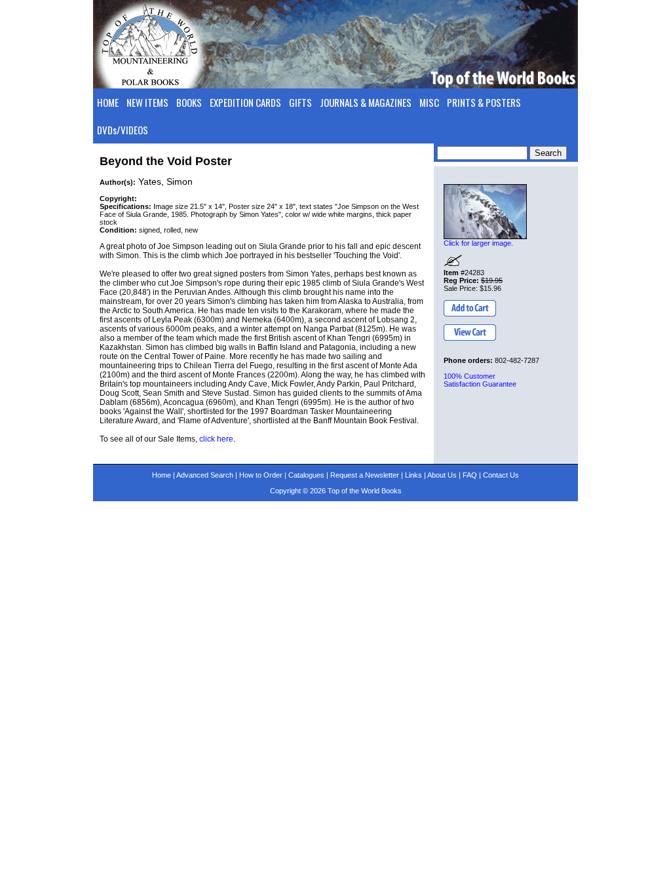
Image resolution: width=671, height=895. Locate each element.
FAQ (470, 475)
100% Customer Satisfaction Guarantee (480, 380)
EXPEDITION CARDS (245, 102)
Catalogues (306, 475)
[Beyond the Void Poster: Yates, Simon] (485, 211)
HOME (108, 102)
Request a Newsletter (364, 475)
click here (216, 439)
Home (161, 475)
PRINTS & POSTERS (484, 102)
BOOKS (189, 102)
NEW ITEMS (147, 102)
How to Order (260, 475)
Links (413, 475)
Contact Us (501, 475)
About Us (442, 475)
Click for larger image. (478, 243)
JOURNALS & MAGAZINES (366, 102)
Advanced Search (204, 475)
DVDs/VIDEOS (122, 130)
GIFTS (300, 102)
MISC (429, 102)
